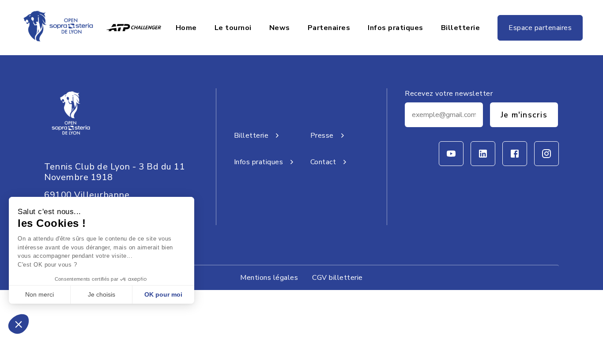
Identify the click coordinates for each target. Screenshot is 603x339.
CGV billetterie (337, 277)
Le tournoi (233, 28)
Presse (322, 135)
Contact (323, 162)
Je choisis (101, 294)
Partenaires (329, 28)
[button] (18, 324)
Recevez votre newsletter (449, 93)
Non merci (39, 294)
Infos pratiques (395, 28)
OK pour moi (163, 294)
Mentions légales (269, 277)
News (279, 28)
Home (186, 28)
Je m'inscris (524, 114)
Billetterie (460, 28)
